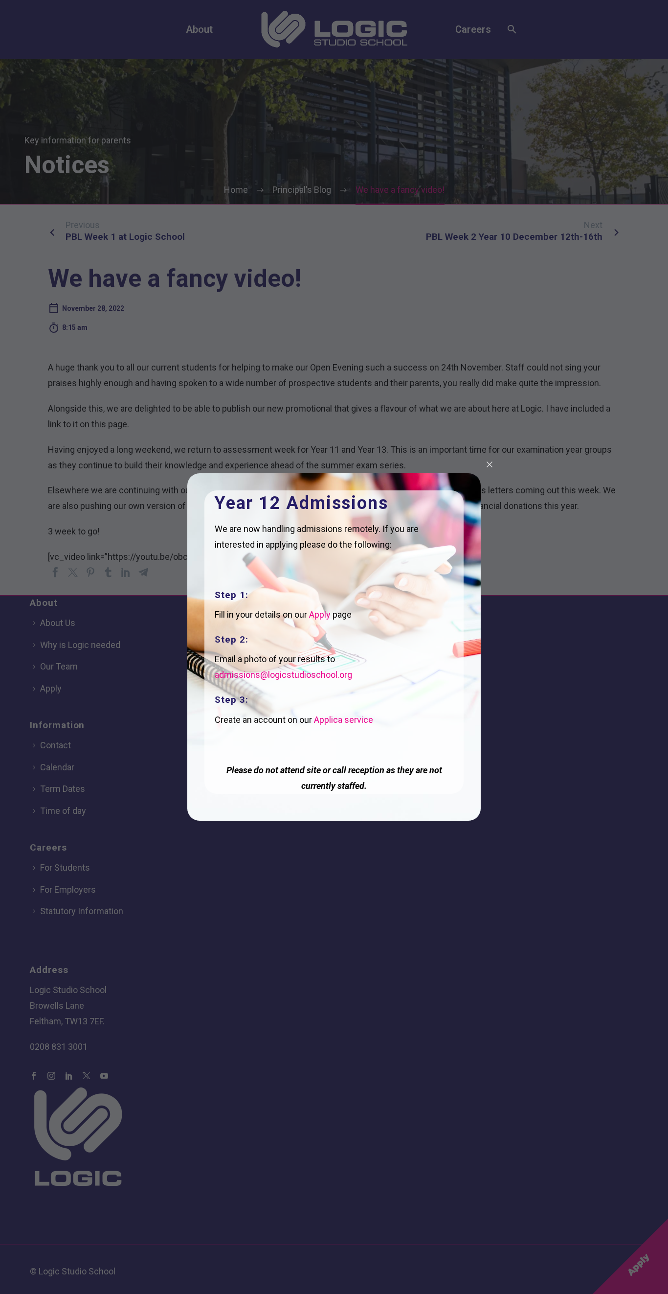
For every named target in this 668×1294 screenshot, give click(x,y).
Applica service (343, 720)
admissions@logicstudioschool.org (283, 675)
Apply (320, 614)
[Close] (489, 464)
